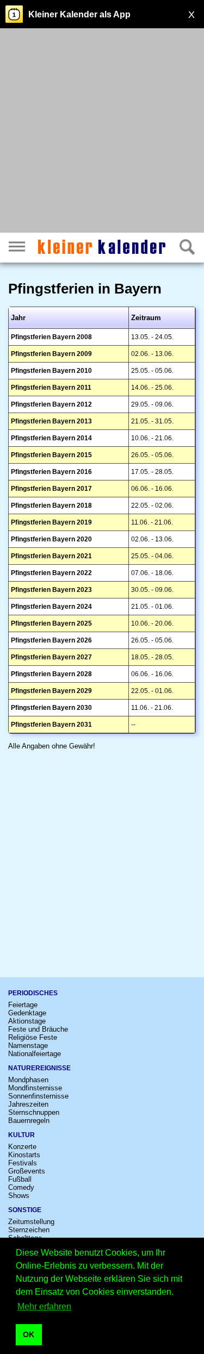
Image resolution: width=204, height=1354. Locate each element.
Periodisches (33, 993)
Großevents (26, 1171)
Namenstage (28, 1045)
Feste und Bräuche (38, 1029)
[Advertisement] (102, 132)
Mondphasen (28, 1080)
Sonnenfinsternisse (38, 1096)
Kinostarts (24, 1155)
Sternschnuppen (33, 1112)
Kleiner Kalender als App (79, 14)
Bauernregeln (29, 1120)
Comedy (21, 1187)
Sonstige (24, 1210)
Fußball (20, 1179)
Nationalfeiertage (34, 1054)
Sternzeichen (29, 1230)
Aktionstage (27, 1021)
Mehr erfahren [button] (44, 1306)
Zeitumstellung (31, 1222)
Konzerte (22, 1147)
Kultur (21, 1135)
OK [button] (28, 1334)
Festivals (22, 1163)
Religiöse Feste (32, 1037)
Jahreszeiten (28, 1104)
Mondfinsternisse (35, 1088)
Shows (18, 1195)
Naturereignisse (39, 1068)
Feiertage (23, 1005)
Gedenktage (27, 1013)
